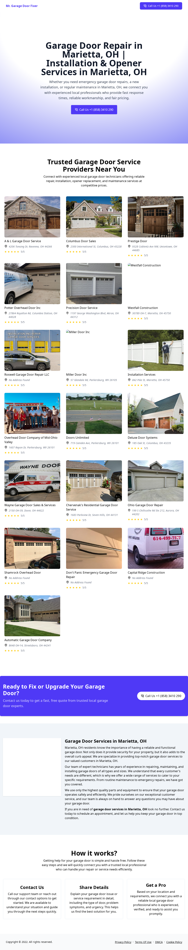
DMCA (159, 942)
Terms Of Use (143, 942)
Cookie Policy (174, 942)
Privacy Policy (123, 942)
